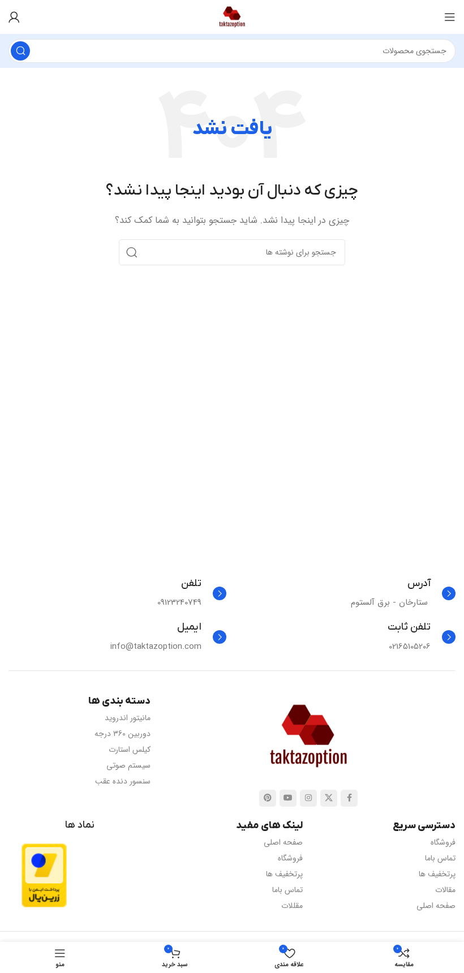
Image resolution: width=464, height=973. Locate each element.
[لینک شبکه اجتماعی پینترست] (267, 798)
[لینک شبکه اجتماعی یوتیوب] (288, 798)
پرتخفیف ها (437, 874)
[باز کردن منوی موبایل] (450, 17)
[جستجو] (20, 51)
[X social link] (328, 798)
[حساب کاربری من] (14, 17)
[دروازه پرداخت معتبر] (44, 875)
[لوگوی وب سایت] (232, 16)
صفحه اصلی (436, 905)
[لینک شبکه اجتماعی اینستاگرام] (308, 798)
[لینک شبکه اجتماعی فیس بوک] (349, 798)
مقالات (445, 890)
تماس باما (440, 858)
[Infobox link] (403, 593)
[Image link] (308, 735)
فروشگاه (443, 842)
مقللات (292, 905)
